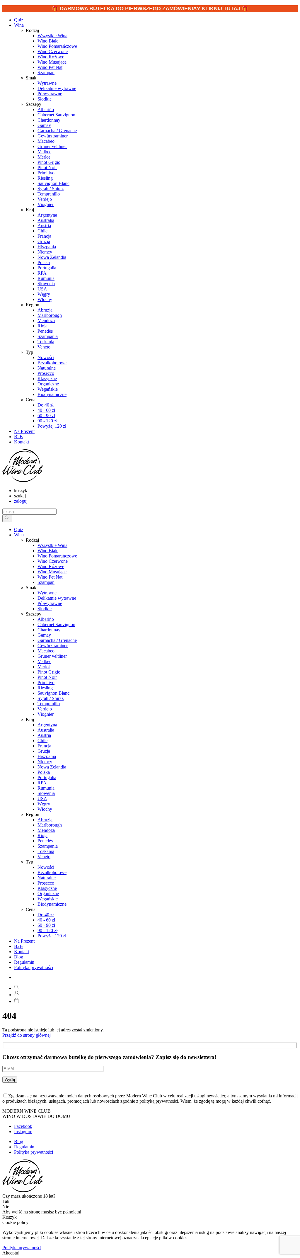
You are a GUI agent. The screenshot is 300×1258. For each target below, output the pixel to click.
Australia (46, 729)
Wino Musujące (52, 571)
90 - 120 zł (47, 930)
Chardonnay (49, 629)
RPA (42, 782)
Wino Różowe (51, 566)
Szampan (46, 582)
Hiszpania (47, 756)
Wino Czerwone (53, 561)
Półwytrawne (50, 603)
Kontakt (21, 951)
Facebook (23, 1126)
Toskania (46, 851)
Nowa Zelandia (52, 766)
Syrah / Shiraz (51, 698)
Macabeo (46, 650)
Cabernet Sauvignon (56, 624)
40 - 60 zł (46, 919)
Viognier (46, 714)
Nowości (46, 867)
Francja (44, 745)
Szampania (48, 846)
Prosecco (46, 882)
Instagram (23, 1131)
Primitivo (46, 682)
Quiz (18, 529)
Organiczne (48, 893)
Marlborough (50, 824)
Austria (44, 735)
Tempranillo (49, 703)
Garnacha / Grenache (57, 640)
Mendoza (46, 830)
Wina (19, 25)
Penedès (45, 840)
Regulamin (24, 962)
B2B (18, 946)
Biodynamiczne (52, 904)
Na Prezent (24, 941)
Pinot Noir (47, 677)
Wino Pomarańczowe (57, 555)
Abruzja (45, 819)
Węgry (44, 803)
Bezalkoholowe (52, 872)
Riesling (45, 687)
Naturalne (47, 877)
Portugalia (47, 777)
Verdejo (45, 708)
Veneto (44, 856)
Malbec (44, 661)
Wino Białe (48, 550)
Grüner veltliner (52, 656)
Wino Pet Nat (50, 576)
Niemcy (45, 761)
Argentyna (47, 724)
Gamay (44, 635)
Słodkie (45, 608)
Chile (42, 740)
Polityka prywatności (33, 967)
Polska (44, 772)
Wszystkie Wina (52, 545)
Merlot (44, 666)
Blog (18, 956)
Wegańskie (48, 898)
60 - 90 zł (46, 925)
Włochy (45, 809)
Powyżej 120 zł (52, 935)
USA (42, 798)
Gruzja (44, 751)
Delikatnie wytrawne (57, 598)
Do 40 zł (46, 914)
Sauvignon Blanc (53, 693)
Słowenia (46, 793)
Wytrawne (47, 592)
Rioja (42, 835)
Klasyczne (47, 888)
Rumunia (46, 788)
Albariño (46, 619)
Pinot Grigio (49, 671)
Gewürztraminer (53, 645)
